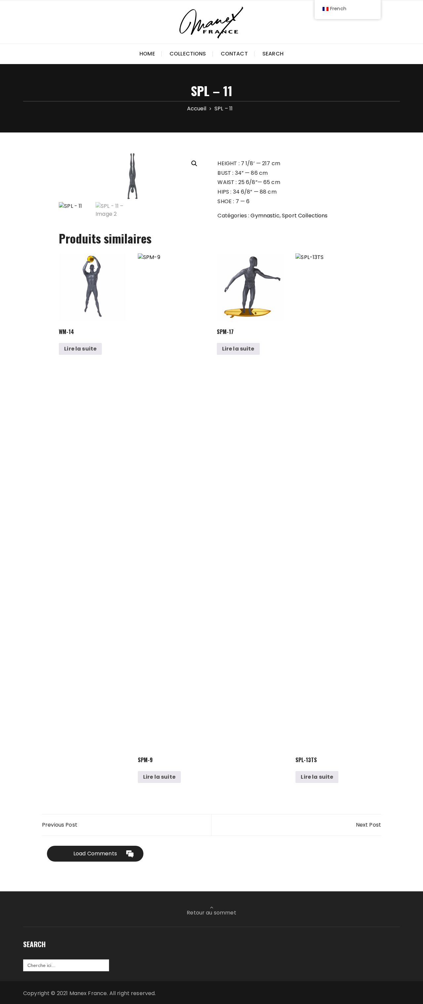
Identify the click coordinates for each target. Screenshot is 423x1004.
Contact (234, 53)
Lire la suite (80, 349)
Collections (188, 53)
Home (147, 53)
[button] (194, 163)
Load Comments (95, 853)
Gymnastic (264, 215)
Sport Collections (305, 215)
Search (273, 53)
